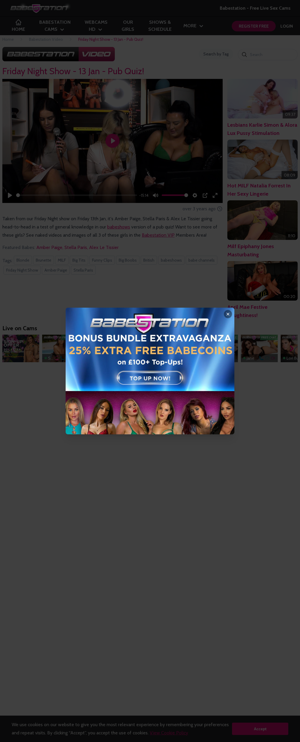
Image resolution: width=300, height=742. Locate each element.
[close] (228, 314)
